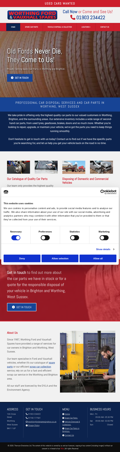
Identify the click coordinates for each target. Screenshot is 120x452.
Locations (85, 27)
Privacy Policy (34, 425)
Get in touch (16, 272)
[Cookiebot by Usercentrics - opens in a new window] (102, 192)
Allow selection (60, 258)
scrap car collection (40, 366)
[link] (86, 27)
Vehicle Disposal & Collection (60, 27)
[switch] (45, 237)
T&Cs (62, 448)
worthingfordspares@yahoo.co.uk (42, 422)
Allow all (98, 258)
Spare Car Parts (31, 27)
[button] (19, 78)
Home (13, 27)
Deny (22, 258)
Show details (103, 249)
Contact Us (104, 27)
